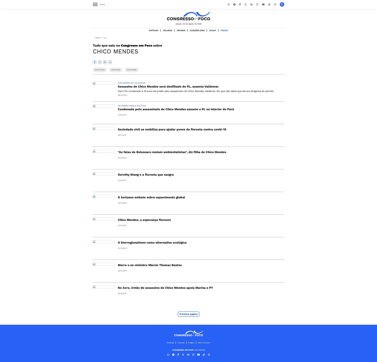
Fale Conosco (204, 343)
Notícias (153, 30)
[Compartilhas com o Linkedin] (105, 62)
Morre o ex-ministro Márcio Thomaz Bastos (150, 265)
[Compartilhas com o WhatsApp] (110, 62)
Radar (212, 30)
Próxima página (189, 314)
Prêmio (224, 30)
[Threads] (275, 4)
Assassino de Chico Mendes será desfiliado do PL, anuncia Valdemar (168, 86)
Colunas (167, 30)
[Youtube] (263, 4)
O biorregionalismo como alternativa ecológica (152, 242)
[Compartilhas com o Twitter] (100, 62)
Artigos (181, 30)
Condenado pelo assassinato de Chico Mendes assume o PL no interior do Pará (176, 109)
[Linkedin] (251, 4)
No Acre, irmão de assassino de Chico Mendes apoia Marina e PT (165, 288)
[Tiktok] (269, 4)
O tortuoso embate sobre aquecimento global (151, 197)
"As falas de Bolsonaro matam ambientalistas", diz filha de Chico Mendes (172, 152)
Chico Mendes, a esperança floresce (144, 220)
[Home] (188, 16)
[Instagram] (257, 4)
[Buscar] (282, 4)
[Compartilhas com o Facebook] (94, 62)
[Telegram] (234, 4)
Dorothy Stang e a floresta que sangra (146, 174)
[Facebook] (240, 4)
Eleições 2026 (197, 30)
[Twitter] (245, 4)
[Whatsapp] (229, 4)
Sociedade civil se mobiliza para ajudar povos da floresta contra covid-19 (172, 129)
